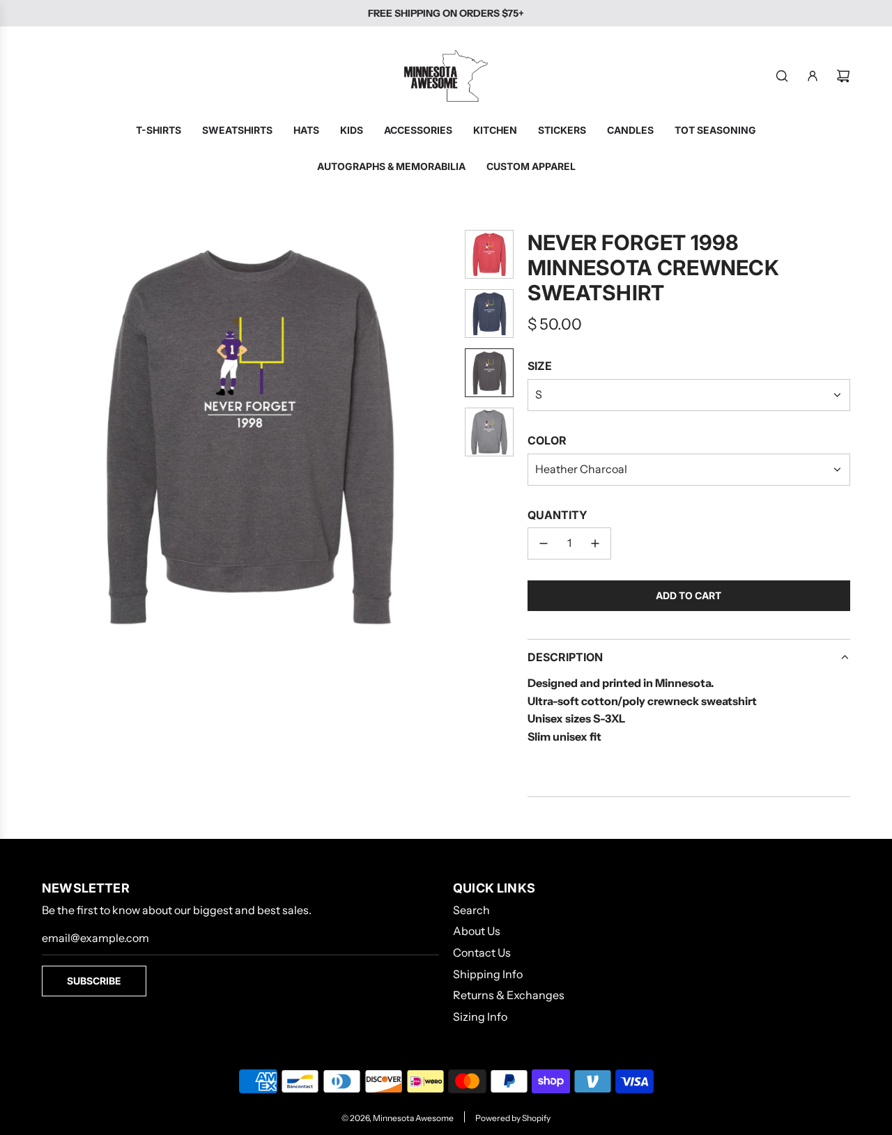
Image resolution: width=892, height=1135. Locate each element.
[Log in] (812, 76)
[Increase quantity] (595, 543)
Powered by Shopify (513, 1118)
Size (540, 366)
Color (547, 440)
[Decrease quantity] (543, 543)
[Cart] (843, 76)
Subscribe (94, 981)
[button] (53, 436)
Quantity (557, 515)
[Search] (782, 76)
